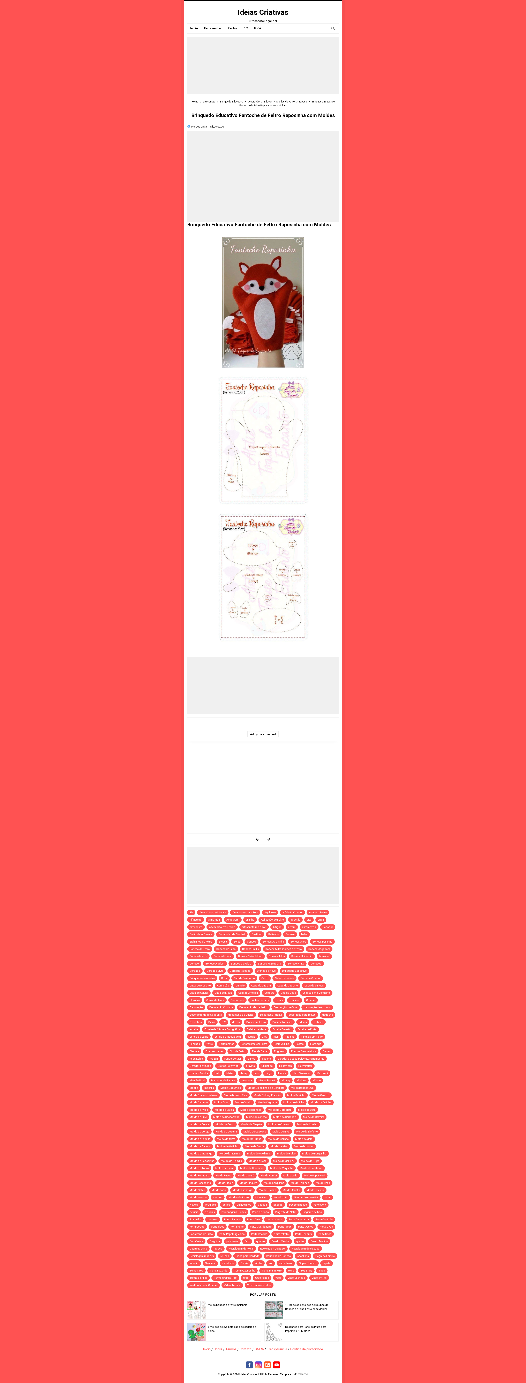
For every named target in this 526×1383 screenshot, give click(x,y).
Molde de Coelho (307, 1124)
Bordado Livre (215, 970)
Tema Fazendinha (244, 1270)
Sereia (244, 1263)
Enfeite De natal (282, 1029)
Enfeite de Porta (307, 1029)
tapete (326, 1263)
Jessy (243, 1073)
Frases (327, 1051)
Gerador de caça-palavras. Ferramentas (301, 1058)
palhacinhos (244, 1204)
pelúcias (210, 1212)
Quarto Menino (198, 1248)
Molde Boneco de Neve (203, 1095)
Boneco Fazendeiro (269, 963)
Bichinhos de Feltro (201, 941)
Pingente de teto (312, 1212)
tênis (291, 1270)
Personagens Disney (233, 1212)
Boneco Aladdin (214, 963)
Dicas (211, 1022)
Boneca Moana (223, 956)
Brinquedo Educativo (294, 970)
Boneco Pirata (296, 963)
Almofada (214, 919)
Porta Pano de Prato (201, 1234)
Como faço (237, 1000)
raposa (218, 1248)
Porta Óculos (305, 1226)
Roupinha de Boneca (278, 1256)
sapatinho (228, 1263)
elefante (318, 1022)
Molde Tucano (267, 1190)
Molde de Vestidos (311, 1168)
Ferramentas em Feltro (254, 1043)
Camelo (240, 985)
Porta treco (324, 1234)
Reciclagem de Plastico (306, 1248)
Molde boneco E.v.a (235, 1095)
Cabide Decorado (244, 978)
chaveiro (195, 1000)
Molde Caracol (320, 1095)
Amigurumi (232, 919)
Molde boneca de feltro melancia (227, 1304)
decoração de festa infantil (206, 1014)
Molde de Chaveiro (279, 1124)
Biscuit (223, 941)
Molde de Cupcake (254, 1131)
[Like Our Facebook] (249, 1365)
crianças (295, 1000)
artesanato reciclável (254, 927)
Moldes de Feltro (239, 1197)
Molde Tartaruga (242, 1190)
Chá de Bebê (288, 992)
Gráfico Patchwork (228, 1065)
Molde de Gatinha (200, 1146)
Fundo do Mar (232, 1058)
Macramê (322, 1073)
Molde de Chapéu (251, 1124)
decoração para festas (302, 1014)
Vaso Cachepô (296, 1277)
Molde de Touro (199, 1168)
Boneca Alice (298, 941)
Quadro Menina (280, 1241)
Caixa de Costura (311, 978)
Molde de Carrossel (284, 1117)
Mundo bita (280, 1197)
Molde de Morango (201, 1153)
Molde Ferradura (199, 1175)
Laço (269, 1073)
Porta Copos (197, 1226)
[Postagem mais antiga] (268, 839)
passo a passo (298, 1204)
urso (246, 1277)
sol (270, 1263)
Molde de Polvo (286, 1153)
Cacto (264, 978)
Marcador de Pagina (223, 1080)
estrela (251, 1036)
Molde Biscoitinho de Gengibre (266, 1087)
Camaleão (223, 985)
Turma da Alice (198, 1277)
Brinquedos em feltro (202, 978)
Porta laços (285, 1226)
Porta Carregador (299, 1219)
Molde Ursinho (315, 1190)
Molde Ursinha (291, 1190)
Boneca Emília (250, 949)
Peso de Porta (260, 1212)
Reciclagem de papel (272, 1248)
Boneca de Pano (226, 949)
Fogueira (279, 1051)
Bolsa (237, 941)
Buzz (224, 978)
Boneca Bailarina (322, 941)
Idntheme (301, 1374)
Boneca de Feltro (200, 949)
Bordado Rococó (240, 970)
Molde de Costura (226, 1131)
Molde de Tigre (310, 1160)
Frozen (214, 1058)
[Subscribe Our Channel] (276, 1365)
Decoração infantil (271, 1014)
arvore (291, 927)
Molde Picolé (225, 1182)
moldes (217, 1197)
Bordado (195, 970)
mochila (209, 1087)
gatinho (266, 1058)
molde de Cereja (199, 1124)
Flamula (194, 1051)
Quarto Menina (319, 1241)
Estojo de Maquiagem (228, 1036)
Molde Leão (290, 1175)
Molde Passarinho (200, 1182)
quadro (260, 1241)
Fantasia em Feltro (312, 1036)
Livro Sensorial (301, 1073)
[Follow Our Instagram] (258, 1365)
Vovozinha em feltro (259, 1285)
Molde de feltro (226, 1138)
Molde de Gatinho (227, 1146)
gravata (250, 1065)
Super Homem (307, 1263)
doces (236, 1022)
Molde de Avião (199, 1109)
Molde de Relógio (231, 1160)
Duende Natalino (282, 1022)
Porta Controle (324, 1219)
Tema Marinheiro (272, 1270)
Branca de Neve (266, 970)
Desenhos (196, 1022)
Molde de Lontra (304, 1146)
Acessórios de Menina (213, 912)
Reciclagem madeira (202, 1256)
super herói (285, 1263)
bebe (304, 934)
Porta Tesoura (303, 1234)
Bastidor (257, 934)
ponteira (213, 1219)
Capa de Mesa (223, 992)
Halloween (285, 1065)
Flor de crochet (214, 1051)
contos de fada (260, 1000)
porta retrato (281, 1234)
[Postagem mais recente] (257, 839)
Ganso (251, 1058)
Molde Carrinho (199, 1102)
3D (191, 912)
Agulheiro (270, 912)
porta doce (217, 1226)
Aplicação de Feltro (272, 919)
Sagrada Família (325, 1256)
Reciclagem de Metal (241, 1248)
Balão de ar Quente (201, 934)
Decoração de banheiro (253, 1007)
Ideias (230, 1073)
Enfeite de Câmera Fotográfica (222, 1029)
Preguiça (215, 1241)
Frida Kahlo (196, 1058)
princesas (232, 1241)
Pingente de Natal (285, 1212)
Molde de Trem (224, 1168)
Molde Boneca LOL (302, 1087)
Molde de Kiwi (279, 1146)
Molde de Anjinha (321, 1102)
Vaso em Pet (319, 1277)
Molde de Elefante (307, 1131)
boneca (251, 941)
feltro (209, 1043)
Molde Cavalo (243, 1102)
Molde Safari (197, 1190)
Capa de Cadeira (261, 985)
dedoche (327, 1014)
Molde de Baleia (224, 1109)
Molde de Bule (198, 1117)
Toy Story (306, 1270)
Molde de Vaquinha (281, 1168)
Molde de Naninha (230, 1153)
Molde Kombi (269, 1175)
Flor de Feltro (238, 1051)
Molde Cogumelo (230, 1087)
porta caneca (274, 1219)
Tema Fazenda (218, 1270)
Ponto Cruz (253, 1219)
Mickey (286, 1080)
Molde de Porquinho (314, 1153)
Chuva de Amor (215, 1000)
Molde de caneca (256, 1117)
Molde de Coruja (199, 1131)
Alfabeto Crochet (292, 912)
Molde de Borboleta (280, 1109)
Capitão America (248, 992)
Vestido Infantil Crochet (203, 1285)
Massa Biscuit (266, 1080)
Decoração (196, 1007)
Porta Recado (259, 1234)
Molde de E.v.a (281, 1131)
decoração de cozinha (317, 1007)
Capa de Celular (199, 992)
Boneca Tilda (277, 956)
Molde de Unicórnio (252, 1168)
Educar (303, 1022)
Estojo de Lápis (199, 1036)
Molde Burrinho (296, 1095)
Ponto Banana (232, 1219)
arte (309, 919)
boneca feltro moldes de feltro (283, 949)
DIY (224, 1022)
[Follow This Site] (267, 1365)
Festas (300, 1043)
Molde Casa (221, 1102)
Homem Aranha (199, 1073)
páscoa (278, 1204)
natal (327, 1197)
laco (256, 1073)
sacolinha (303, 1256)
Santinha (210, 1263)
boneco (194, 963)
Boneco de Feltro (241, 963)
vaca (278, 1277)
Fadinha (289, 1036)
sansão (194, 1263)
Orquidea (210, 1204)
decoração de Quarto (241, 1014)
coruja (279, 1000)
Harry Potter (305, 1065)
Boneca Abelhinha (273, 941)
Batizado (273, 934)
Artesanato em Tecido (222, 927)
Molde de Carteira (313, 1117)
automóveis (309, 927)
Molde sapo (219, 1190)
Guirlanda (267, 1065)
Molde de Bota (307, 1109)
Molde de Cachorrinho (226, 1117)
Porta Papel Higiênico (232, 1234)
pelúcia (194, 1212)
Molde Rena (323, 1182)
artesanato (196, 927)
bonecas (324, 956)
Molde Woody (198, 1197)
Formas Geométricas (303, 1051)
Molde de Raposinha (202, 1160)
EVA (264, 1036)
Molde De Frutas (251, 1138)
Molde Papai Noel (314, 1175)
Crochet (310, 1000)
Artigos (277, 927)
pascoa (262, 1204)
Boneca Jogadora (319, 949)
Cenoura (269, 992)
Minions (301, 1080)
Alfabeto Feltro (318, 912)
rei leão (224, 1256)
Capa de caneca (314, 985)
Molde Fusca (223, 1175)
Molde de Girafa (254, 1146)
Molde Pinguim (248, 1182)
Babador (328, 927)
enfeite (194, 1029)
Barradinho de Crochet (232, 934)
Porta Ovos (326, 1226)
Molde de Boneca (250, 1109)
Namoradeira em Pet (306, 1197)
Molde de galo (304, 1138)
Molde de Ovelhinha (259, 1153)
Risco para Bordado (248, 1256)
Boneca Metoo (198, 956)
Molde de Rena (257, 1160)
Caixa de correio (284, 978)
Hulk (217, 1073)
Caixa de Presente (200, 985)
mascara (247, 1080)
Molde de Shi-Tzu (283, 1160)
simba (258, 1263)
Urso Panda (262, 1277)
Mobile (194, 1087)
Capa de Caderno (287, 985)
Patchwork (320, 1204)
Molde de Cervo (225, 1124)
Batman (290, 934)
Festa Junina (281, 1043)
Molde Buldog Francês (267, 1095)
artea (321, 919)
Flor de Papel (260, 1051)
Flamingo (315, 1043)
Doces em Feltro (256, 1022)
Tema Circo (196, 1270)
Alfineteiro (196, 919)
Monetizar (261, 1197)
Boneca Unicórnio (302, 956)
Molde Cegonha (267, 1102)
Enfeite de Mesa (256, 1029)
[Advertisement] (263, 65)
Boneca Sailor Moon (250, 956)
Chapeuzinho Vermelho (316, 992)
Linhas (282, 1073)
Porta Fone (237, 1226)
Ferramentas (226, 1043)
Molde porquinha (274, 1182)
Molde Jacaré (246, 1175)
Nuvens (194, 1204)
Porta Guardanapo (261, 1226)
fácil (275, 1036)
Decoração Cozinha (221, 1007)
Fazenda (195, 1043)
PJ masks (195, 1219)
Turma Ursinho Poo (225, 1277)
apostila (295, 919)
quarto (300, 1241)
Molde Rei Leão (300, 1182)
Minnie (317, 1080)
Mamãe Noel (197, 1080)
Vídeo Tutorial (232, 1285)
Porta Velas (196, 1241)
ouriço (226, 1204)
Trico (322, 1270)
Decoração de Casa (285, 1007)
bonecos (316, 963)
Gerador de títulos (200, 1065)
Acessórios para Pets (245, 912)
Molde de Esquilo (200, 1138)
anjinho (250, 919)
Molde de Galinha (293, 1102)
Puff (247, 1241)
